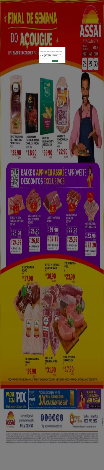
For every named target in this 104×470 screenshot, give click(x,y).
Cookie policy (59, 54)
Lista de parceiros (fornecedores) (44, 58)
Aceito (55, 61)
